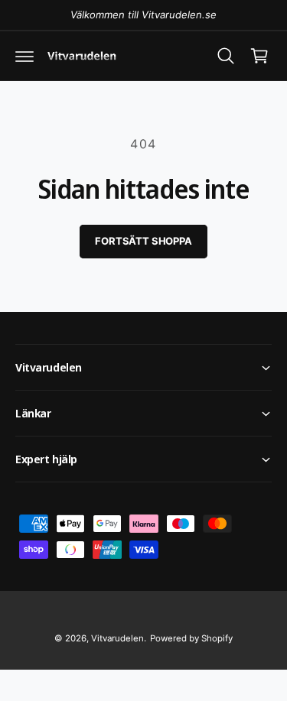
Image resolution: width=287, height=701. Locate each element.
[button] (24, 56)
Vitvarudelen (117, 638)
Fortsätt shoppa (143, 241)
